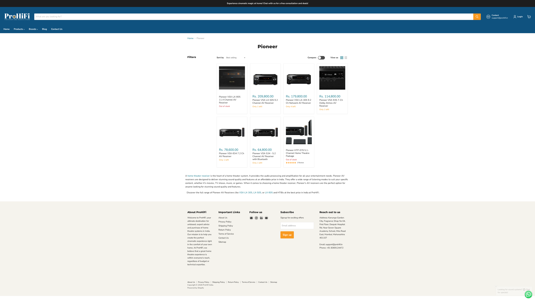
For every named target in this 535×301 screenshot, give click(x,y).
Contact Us (56, 29)
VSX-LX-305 (245, 192)
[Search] (477, 17)
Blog (44, 29)
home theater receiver (199, 175)
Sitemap (222, 242)
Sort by (220, 57)
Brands (33, 29)
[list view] (346, 58)
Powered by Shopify (195, 288)
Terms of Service (226, 233)
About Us (222, 217)
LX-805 (269, 192)
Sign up (287, 234)
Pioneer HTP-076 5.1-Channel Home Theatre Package (297, 153)
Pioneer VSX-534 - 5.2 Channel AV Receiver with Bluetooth (264, 156)
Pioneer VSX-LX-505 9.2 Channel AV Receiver (265, 102)
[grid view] (342, 58)
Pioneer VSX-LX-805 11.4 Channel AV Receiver (229, 99)
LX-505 (257, 192)
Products (19, 29)
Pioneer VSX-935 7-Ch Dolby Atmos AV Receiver (331, 103)
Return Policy (224, 229)
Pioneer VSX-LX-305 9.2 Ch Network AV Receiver (298, 102)
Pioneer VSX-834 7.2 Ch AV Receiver (231, 155)
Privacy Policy (224, 221)
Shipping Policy (225, 225)
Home (6, 29)
